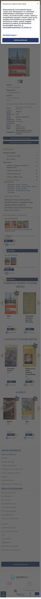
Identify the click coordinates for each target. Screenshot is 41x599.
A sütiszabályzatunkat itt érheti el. (17, 26)
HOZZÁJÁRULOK (20, 40)
